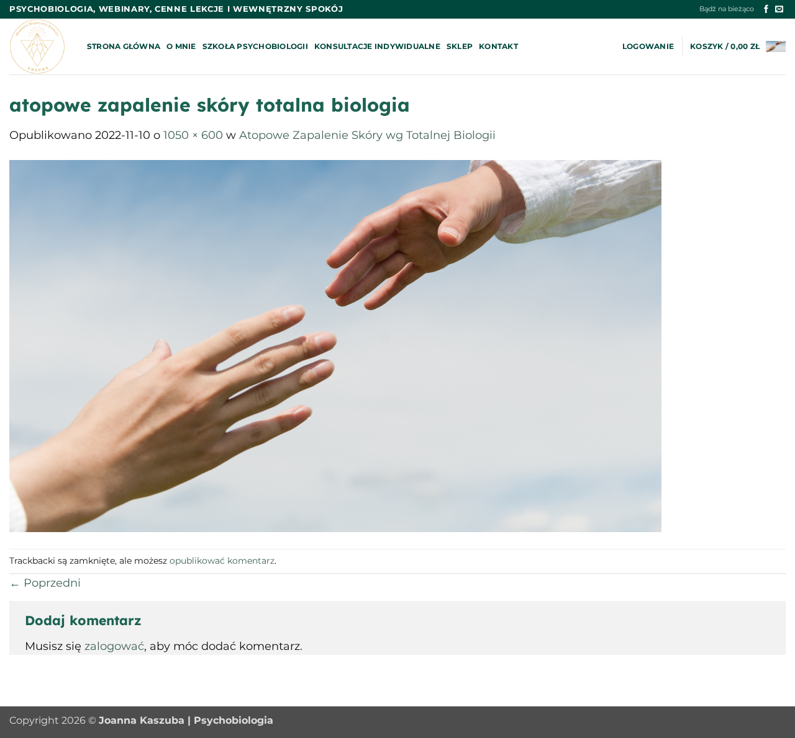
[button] (648, 46)
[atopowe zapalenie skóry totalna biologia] (335, 345)
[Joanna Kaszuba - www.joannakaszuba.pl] (38, 46)
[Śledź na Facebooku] (766, 9)
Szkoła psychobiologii (255, 46)
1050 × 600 (193, 134)
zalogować (114, 645)
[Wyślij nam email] (779, 9)
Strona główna (123, 46)
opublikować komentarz (222, 560)
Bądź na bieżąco (726, 9)
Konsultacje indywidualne (377, 46)
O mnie (181, 46)
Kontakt (498, 46)
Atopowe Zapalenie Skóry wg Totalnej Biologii (367, 134)
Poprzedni (45, 582)
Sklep (460, 46)
